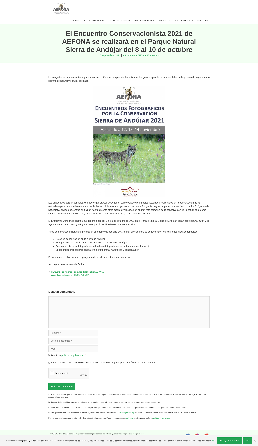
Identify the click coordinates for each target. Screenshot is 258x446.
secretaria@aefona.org (125, 413)
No (247, 440)
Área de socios (182, 21)
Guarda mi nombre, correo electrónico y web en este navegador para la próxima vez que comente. (104, 362)
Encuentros (153, 55)
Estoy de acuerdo (229, 440)
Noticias (163, 21)
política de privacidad (72, 355)
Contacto (202, 21)
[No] (254, 440)
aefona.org (130, 418)
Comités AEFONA (118, 21)
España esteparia (143, 21)
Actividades (128, 55)
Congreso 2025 (77, 21)
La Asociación (96, 21)
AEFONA (141, 55)
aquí (213, 441)
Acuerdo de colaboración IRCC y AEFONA (70, 275)
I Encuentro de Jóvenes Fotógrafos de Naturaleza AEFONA (77, 272)
